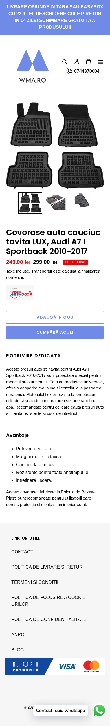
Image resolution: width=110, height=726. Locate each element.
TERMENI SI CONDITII (34, 582)
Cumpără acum (55, 332)
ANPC (17, 634)
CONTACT (22, 551)
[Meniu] (100, 61)
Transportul (41, 271)
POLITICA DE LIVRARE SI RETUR (47, 567)
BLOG (17, 649)
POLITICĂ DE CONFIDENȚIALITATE (49, 619)
